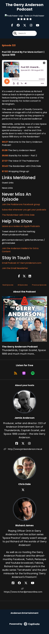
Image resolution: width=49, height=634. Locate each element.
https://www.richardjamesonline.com (23, 591)
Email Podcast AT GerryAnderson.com (21, 262)
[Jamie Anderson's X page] (25, 443)
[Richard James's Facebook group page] (21, 583)
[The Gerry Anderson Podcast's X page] (23, 25)
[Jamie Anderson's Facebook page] (18, 443)
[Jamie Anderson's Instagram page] (31, 443)
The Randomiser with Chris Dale (18, 214)
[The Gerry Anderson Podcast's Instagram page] (29, 25)
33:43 (5, 166)
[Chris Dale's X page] (25, 490)
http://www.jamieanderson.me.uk (24, 449)
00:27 (5, 141)
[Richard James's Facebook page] (14, 583)
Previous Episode (39, 285)
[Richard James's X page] (27, 583)
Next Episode (7, 285)
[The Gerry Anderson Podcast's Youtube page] (36, 25)
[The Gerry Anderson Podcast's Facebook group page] (17, 25)
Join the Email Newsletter (15, 268)
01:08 (5, 150)
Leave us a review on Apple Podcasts (21, 226)
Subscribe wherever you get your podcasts (24, 209)
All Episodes (23, 285)
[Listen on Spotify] (32, 373)
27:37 (5, 160)
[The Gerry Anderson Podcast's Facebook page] (12, 25)
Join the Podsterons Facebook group (21, 204)
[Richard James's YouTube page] (34, 583)
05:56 (5, 155)
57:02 (5, 171)
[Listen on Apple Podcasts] (23, 373)
